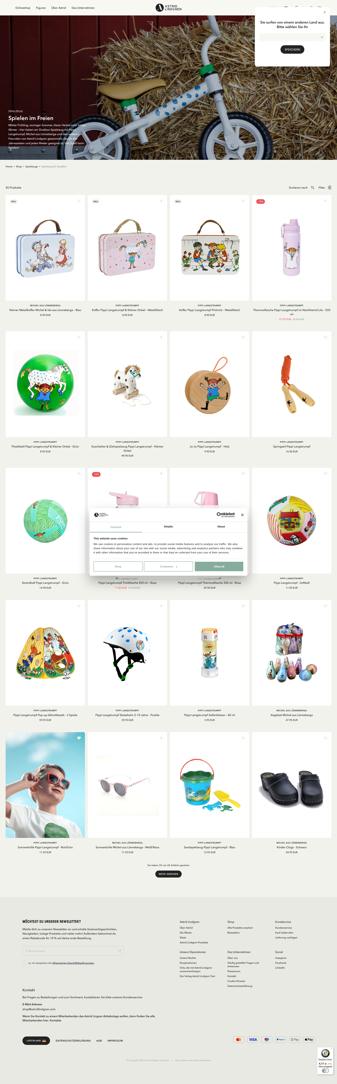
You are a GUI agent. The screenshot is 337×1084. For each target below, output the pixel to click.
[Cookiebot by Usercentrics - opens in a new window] (219, 515)
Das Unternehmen (83, 7)
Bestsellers (233, 932)
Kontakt (231, 976)
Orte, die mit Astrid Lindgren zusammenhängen (196, 969)
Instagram (280, 957)
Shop (19, 166)
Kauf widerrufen (284, 932)
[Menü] (331, 1049)
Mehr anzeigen (168, 874)
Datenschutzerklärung (239, 986)
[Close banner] (242, 515)
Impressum (115, 1040)
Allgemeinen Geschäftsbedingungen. (73, 963)
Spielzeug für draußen (53, 166)
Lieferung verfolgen (286, 937)
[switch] (325, 1071)
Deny (118, 566)
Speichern (292, 49)
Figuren (41, 7)
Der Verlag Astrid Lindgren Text (197, 976)
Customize (166, 566)
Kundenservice (283, 927)
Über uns (232, 957)
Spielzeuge (31, 166)
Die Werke (185, 932)
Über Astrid (58, 7)
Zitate (183, 937)
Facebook (280, 962)
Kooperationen (188, 962)
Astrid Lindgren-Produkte (194, 942)
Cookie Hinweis (236, 981)
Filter (322, 187)
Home (9, 166)
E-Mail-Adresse (32, 1004)
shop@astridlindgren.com (38, 1009)
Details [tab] (168, 526)
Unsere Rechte (188, 957)
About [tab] (221, 526)
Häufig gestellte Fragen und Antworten (243, 964)
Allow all (219, 566)
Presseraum (233, 971)
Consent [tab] (116, 527)
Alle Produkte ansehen (240, 927)
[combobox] (292, 37)
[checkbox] (24, 963)
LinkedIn (280, 967)
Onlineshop (22, 7)
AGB (99, 1040)
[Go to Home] (168, 8)
